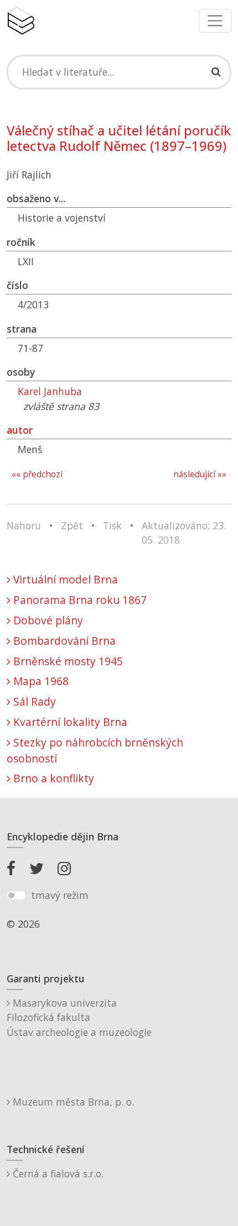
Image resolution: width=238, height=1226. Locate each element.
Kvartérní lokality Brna (69, 721)
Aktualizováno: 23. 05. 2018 (184, 532)
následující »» (199, 474)
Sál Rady (33, 701)
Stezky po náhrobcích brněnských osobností (95, 750)
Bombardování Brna (63, 640)
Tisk (112, 525)
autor (20, 429)
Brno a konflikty (52, 778)
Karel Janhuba (50, 391)
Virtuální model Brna (64, 579)
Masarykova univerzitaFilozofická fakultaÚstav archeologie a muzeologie (79, 1017)
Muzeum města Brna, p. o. (72, 1101)
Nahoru (24, 525)
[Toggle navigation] (215, 21)
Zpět (72, 525)
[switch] (16, 896)
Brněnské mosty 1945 (67, 661)
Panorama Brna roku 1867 (79, 599)
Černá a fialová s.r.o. (57, 1173)
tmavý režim (60, 895)
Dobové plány (47, 620)
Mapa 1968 (40, 680)
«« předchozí (37, 474)
